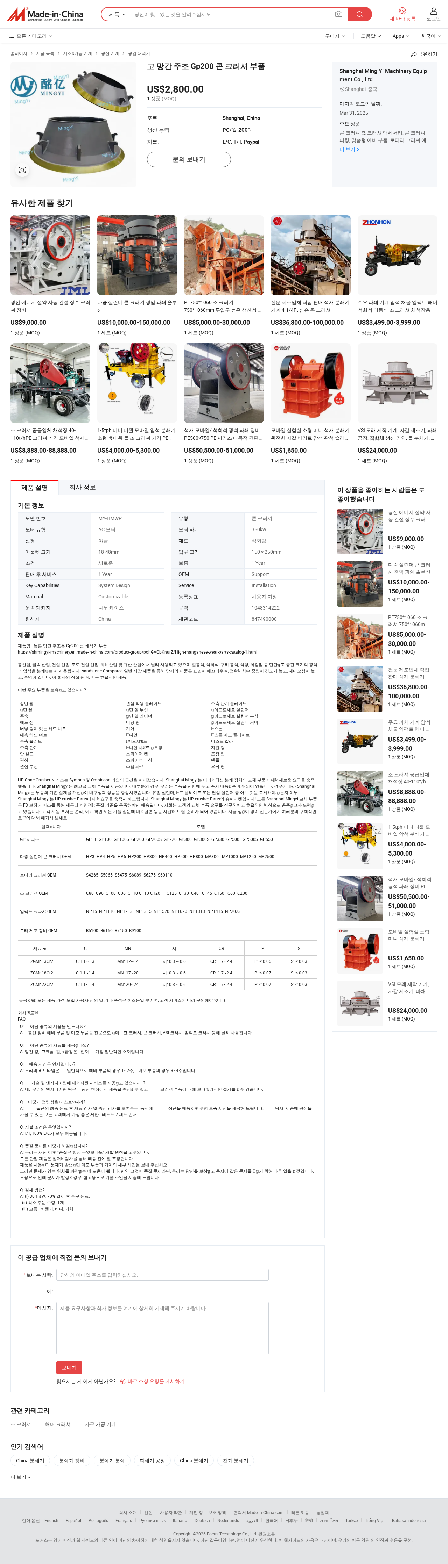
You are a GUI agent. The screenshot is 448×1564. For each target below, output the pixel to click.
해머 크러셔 (58, 1424)
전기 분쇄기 (235, 1460)
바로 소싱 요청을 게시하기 (152, 1381)
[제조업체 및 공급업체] (45, 14)
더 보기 (347, 149)
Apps (398, 36)
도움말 (368, 36)
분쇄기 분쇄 (112, 1460)
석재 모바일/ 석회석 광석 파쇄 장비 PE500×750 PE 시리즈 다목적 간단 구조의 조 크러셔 (410, 883)
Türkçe (351, 1520)
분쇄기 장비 (72, 1460)
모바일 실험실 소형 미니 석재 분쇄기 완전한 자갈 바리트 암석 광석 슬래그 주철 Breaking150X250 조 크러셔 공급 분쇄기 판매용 (409, 935)
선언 (148, 1512)
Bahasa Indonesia (409, 1520)
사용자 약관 (171, 1512)
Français (123, 1520)
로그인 (433, 18)
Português (98, 1520)
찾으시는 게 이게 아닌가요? (86, 1381)
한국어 (271, 1520)
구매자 (332, 36)
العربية (252, 1520)
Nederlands (228, 1520)
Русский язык (152, 1520)
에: (50, 1291)
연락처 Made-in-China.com (258, 1512)
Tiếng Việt (375, 1520)
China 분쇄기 (30, 1460)
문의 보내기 (189, 159)
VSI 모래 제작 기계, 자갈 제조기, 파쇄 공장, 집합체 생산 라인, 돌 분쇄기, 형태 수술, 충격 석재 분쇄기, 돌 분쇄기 (410, 988)
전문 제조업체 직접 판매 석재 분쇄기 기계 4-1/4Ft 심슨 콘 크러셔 (409, 673)
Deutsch (202, 1520)
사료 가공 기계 (100, 1424)
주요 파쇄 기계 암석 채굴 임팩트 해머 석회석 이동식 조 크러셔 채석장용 (409, 726)
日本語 (291, 1520)
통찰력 (322, 1512)
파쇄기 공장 (152, 1460)
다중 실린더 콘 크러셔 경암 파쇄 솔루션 (409, 568)
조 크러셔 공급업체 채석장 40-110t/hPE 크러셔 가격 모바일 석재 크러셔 (410, 778)
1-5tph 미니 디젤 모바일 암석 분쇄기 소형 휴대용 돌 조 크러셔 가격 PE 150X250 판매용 (410, 830)
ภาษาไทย (329, 1520)
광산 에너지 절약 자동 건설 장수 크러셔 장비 (409, 516)
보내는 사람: (38, 1274)
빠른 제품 (300, 1512)
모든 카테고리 (31, 36)
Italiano (180, 1520)
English (51, 1520)
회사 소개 (128, 1512)
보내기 (69, 1367)
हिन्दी (309, 1520)
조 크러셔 (20, 1424)
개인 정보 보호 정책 (207, 1512)
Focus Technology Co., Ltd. (232, 1533)
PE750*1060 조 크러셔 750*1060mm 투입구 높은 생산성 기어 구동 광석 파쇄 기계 (409, 621)
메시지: (44, 1307)
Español (73, 1520)
